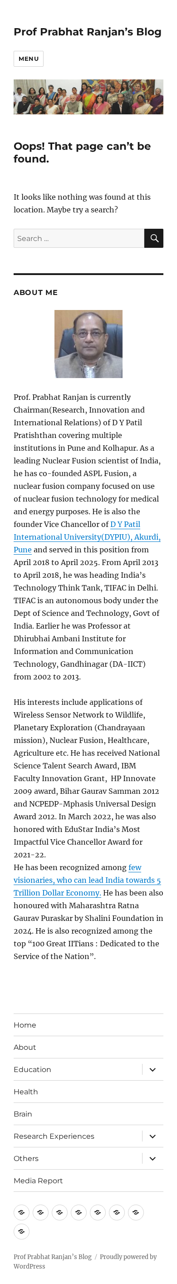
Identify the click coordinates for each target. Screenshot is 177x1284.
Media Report (38, 1180)
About (25, 1047)
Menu (29, 58)
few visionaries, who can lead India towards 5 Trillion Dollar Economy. (87, 880)
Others (26, 1158)
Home (25, 1025)
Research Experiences (54, 1136)
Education (32, 1069)
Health (26, 1091)
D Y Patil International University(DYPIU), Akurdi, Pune (87, 537)
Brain (23, 1114)
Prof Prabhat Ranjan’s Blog (88, 31)
